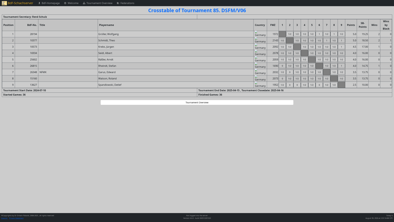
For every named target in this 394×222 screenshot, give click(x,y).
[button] (289, 34)
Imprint (4, 218)
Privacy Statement (16, 218)
